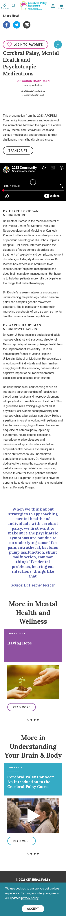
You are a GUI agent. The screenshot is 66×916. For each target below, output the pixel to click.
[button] (28, 720)
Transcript (18, 150)
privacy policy (29, 898)
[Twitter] (16, 23)
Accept (33, 909)
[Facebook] (6, 23)
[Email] (26, 23)
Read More (21, 707)
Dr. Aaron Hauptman (33, 81)
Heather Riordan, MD (33, 95)
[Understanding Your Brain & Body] (58, 44)
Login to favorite (28, 44)
